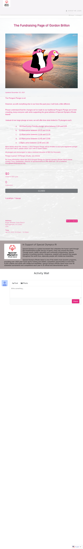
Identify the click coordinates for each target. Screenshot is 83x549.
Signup (71, 11)
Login (79, 11)
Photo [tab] (25, 283)
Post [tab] (16, 283)
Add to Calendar (72, 221)
